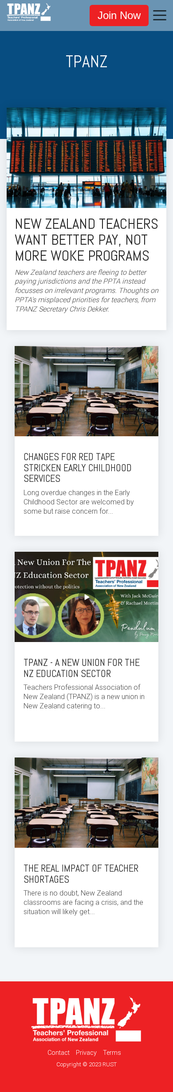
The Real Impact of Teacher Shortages (81, 874)
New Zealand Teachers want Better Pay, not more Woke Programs (86, 240)
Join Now (119, 15)
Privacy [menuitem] (86, 1053)
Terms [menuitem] (112, 1053)
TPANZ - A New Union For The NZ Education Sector (82, 668)
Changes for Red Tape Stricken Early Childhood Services (78, 467)
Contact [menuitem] (58, 1053)
